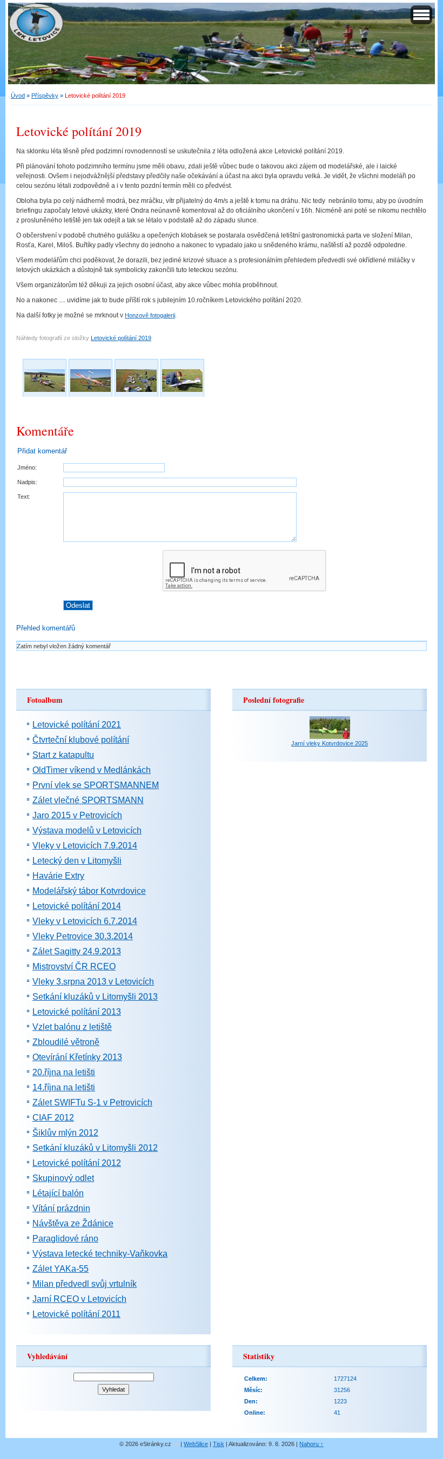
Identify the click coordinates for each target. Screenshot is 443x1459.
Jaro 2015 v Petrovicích (77, 815)
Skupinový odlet (63, 1178)
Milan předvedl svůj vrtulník (84, 1283)
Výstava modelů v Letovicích (87, 830)
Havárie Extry (58, 875)
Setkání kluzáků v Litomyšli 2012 (95, 1147)
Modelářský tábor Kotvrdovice (89, 890)
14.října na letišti (63, 1087)
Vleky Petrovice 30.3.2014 (82, 936)
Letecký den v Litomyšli (77, 860)
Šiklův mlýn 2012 (65, 1132)
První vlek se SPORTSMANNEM (95, 785)
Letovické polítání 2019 (121, 338)
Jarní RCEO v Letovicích (79, 1299)
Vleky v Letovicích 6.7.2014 (84, 921)
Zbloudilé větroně (65, 1042)
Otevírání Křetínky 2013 (77, 1057)
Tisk (218, 1444)
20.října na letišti (63, 1072)
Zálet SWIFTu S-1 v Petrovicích (92, 1102)
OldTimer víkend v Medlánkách (91, 770)
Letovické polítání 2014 (76, 906)
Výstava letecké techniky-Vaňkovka (99, 1253)
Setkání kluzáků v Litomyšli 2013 (95, 996)
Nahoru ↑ (311, 1444)
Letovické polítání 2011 (76, 1314)
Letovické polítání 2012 (76, 1163)
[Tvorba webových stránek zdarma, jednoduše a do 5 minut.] (176, 1444)
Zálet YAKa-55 (60, 1268)
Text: (23, 496)
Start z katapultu (63, 754)
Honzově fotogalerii (150, 315)
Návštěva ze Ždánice (72, 1223)
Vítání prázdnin (61, 1208)
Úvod (18, 95)
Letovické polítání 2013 (76, 1011)
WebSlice (196, 1444)
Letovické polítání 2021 (76, 724)
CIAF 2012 (53, 1117)
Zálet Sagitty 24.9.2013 (76, 951)
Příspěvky (44, 95)
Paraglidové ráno (65, 1238)
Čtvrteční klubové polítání (80, 739)
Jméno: (27, 467)
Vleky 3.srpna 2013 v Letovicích (93, 981)
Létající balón (58, 1193)
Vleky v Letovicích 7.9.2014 (84, 845)
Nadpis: (27, 482)
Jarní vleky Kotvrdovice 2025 (329, 743)
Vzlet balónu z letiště (72, 1027)
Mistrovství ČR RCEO (74, 966)
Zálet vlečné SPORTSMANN (88, 800)
